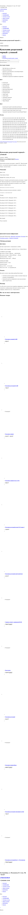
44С (15, 124)
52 (7, 129)
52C (15, 129)
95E (12, 139)
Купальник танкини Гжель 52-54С (12, 480)
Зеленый (8, 87)
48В (25, 126)
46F (25, 124)
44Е (12, 124)
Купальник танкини (9, 434)
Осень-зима (9, 74)
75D (12, 134)
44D (26, 122)
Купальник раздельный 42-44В (11, 385)
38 (18, 119)
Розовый (8, 92)
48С (8, 127)
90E (23, 137)
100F (24, 118)
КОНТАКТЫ (5, 20)
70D (22, 132)
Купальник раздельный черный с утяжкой (10, 58)
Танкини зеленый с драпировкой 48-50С (13, 622)
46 (18, 124)
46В (5, 126)
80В (12, 136)
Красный (8, 90)
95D (9, 139)
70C (18, 132)
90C (16, 137)
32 (8, 119)
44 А (19, 122)
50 (11, 127)
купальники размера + (4, 238)
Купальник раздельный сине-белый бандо (14, 573)
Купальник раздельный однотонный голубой (14, 811)
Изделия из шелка (13, 71)
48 (14, 126)
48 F (18, 126)
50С (5, 129)
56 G (23, 131)
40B (7, 121)
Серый (6, 94)
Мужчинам (9, 73)
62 (6, 118)
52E (22, 129)
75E (16, 134)
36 (13, 119)
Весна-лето (13, 68)
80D (23, 134)
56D (27, 131)
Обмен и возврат (6, 18)
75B (5, 134)
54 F (5, 131)
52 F (11, 129)
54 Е (9, 131)
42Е (12, 122)
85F (26, 136)
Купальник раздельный (10, 716)
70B (15, 132)
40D (11, 121)
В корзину (2, 160)
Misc (5, 68)
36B (16, 119)
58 (4, 118)
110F (6, 119)
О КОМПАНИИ (6, 15)
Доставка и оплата (6, 16)
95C (5, 139)
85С (12, 137)
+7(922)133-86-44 (3, 9)
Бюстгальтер (7, 670)
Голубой (7, 84)
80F (5, 136)
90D (19, 137)
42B (20, 121)
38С (25, 119)
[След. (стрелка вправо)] (1, 914)
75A (26, 132)
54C (13, 131)
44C (22, 122)
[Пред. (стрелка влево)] (0, 914)
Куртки (21, 71)
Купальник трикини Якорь (11, 765)
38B (22, 119)
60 (8, 132)
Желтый (7, 85)
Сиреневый (9, 97)
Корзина (4, 21)
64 (8, 118)
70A (11, 132)
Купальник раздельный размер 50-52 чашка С (15, 527)
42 (17, 121)
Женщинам (9, 69)
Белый (6, 82)
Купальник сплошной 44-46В (11, 339)
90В (26, 137)
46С (12, 126)
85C (15, 136)
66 (11, 118)
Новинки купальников (13, 238)
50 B (15, 127)
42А (9, 122)
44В (5, 124)
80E (26, 134)
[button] (14, 24)
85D (19, 136)
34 (10, 119)
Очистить (17, 159)
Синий (7, 95)
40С (14, 121)
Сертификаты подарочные (18, 76)
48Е (5, 127)
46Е (8, 126)
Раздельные (15, 141)
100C (15, 118)
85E (23, 136)
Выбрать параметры (4, 45)
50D (18, 127)
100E (20, 118)
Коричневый (10, 89)
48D (22, 126)
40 (4, 121)
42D (5, 122)
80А (8, 136)
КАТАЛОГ (5, 13)
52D (18, 129)
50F (22, 127)
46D (21, 124)
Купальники (10, 141)
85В (9, 137)
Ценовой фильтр (3, 62)
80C (19, 134)
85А (5, 137)
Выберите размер (3, 159)
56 (19, 131)
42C (24, 121)
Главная (1, 141)
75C (8, 134)
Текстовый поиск (3, 60)
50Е (25, 127)
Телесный (8, 99)
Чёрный (7, 100)
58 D (6, 132)
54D (16, 131)
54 (24, 129)
